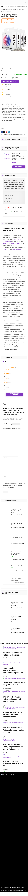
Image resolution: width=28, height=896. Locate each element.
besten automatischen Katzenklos (12, 243)
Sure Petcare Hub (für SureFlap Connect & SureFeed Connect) (16, 553)
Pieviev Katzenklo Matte (16, 565)
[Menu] (2, 2)
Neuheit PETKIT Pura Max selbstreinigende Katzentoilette (17, 604)
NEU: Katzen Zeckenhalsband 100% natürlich (16, 537)
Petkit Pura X (6, 249)
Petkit (2, 128)
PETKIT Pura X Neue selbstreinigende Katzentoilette (16, 618)
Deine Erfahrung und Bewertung (12, 428)
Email (4, 476)
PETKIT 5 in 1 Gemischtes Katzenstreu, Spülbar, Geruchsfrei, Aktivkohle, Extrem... (18, 156)
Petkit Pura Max (16, 249)
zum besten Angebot (10, 81)
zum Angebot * (19, 166)
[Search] (25, 2)
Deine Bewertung (7, 424)
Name (5, 469)
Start (2, 6)
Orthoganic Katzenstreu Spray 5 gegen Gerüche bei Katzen (17, 511)
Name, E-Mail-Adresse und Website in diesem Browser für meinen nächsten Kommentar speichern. (14, 485)
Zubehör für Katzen (6, 9)
